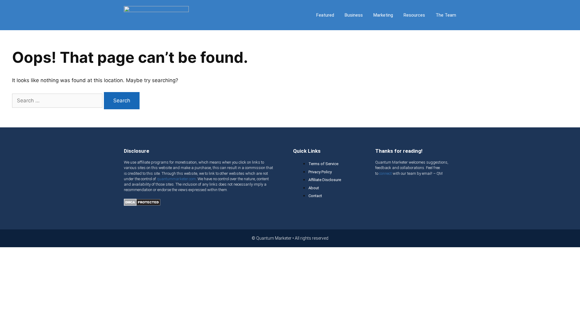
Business (354, 15)
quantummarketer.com (176, 179)
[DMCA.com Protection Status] (142, 204)
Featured (325, 15)
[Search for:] (58, 100)
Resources (414, 15)
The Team (446, 15)
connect (385, 173)
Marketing (383, 15)
